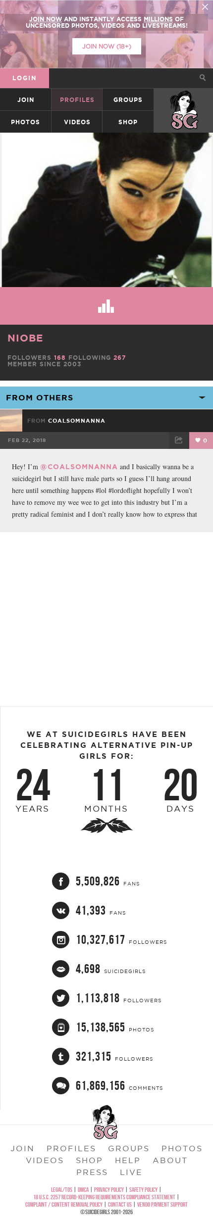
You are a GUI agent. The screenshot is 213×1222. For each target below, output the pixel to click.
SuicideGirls (184, 100)
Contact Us (120, 1204)
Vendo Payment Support (162, 1204)
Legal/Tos (61, 1189)
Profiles (77, 100)
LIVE (131, 1172)
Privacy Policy (109, 1189)
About (170, 1160)
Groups (128, 100)
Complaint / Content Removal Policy (64, 1204)
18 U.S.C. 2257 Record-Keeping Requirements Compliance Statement (104, 1197)
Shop (128, 122)
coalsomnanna (77, 421)
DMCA (83, 1189)
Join (25, 100)
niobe (25, 337)
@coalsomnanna (79, 467)
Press (92, 1172)
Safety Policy (143, 1189)
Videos (77, 122)
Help (128, 1160)
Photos (25, 122)
